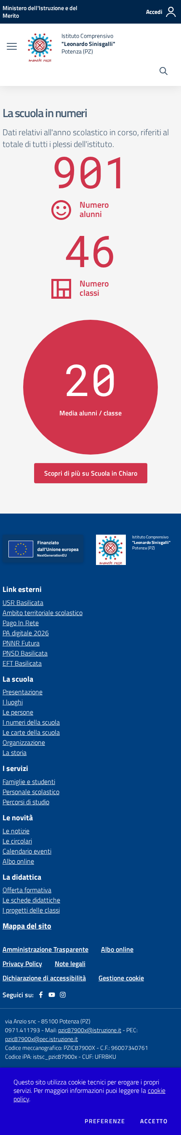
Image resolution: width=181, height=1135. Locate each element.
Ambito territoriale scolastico (43, 613)
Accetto (154, 1121)
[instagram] (63, 994)
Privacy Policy (22, 963)
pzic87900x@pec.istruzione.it (41, 1038)
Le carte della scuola (31, 732)
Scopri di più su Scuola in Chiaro (90, 473)
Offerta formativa (27, 890)
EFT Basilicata (22, 663)
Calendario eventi (27, 851)
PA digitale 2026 (26, 633)
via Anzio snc (20, 1021)
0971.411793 (22, 1029)
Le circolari (17, 841)
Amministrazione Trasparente (45, 949)
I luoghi (13, 702)
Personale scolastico (31, 792)
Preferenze (105, 1121)
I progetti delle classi (31, 910)
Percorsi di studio (26, 802)
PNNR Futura (21, 643)
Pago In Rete (21, 623)
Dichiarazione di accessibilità (44, 978)
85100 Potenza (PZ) (65, 1021)
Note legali (70, 963)
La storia (15, 752)
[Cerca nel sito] (163, 72)
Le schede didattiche (31, 900)
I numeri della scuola (31, 722)
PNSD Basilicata (25, 653)
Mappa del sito (27, 926)
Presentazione (23, 692)
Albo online (18, 861)
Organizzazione (24, 742)
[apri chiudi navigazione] (12, 47)
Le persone (18, 712)
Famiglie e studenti (29, 781)
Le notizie (16, 831)
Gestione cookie (121, 978)
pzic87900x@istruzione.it (89, 1029)
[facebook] (41, 994)
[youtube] (52, 994)
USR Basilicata (23, 602)
